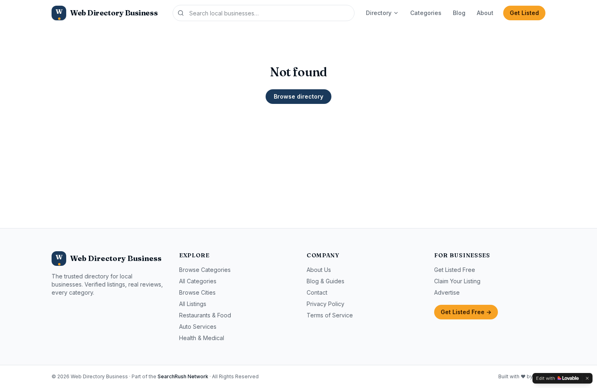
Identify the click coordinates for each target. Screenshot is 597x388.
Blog (459, 12)
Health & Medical (201, 337)
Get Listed (524, 12)
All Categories (197, 281)
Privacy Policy (325, 303)
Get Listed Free (454, 269)
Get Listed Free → (466, 311)
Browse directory (298, 96)
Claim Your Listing (457, 281)
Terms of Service (330, 315)
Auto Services (197, 326)
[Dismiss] (587, 378)
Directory (379, 12)
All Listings (192, 303)
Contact (317, 292)
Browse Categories (205, 269)
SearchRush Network (183, 376)
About (485, 12)
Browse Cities (197, 292)
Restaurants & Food (205, 315)
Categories (425, 12)
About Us (319, 269)
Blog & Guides (325, 281)
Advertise (447, 292)
